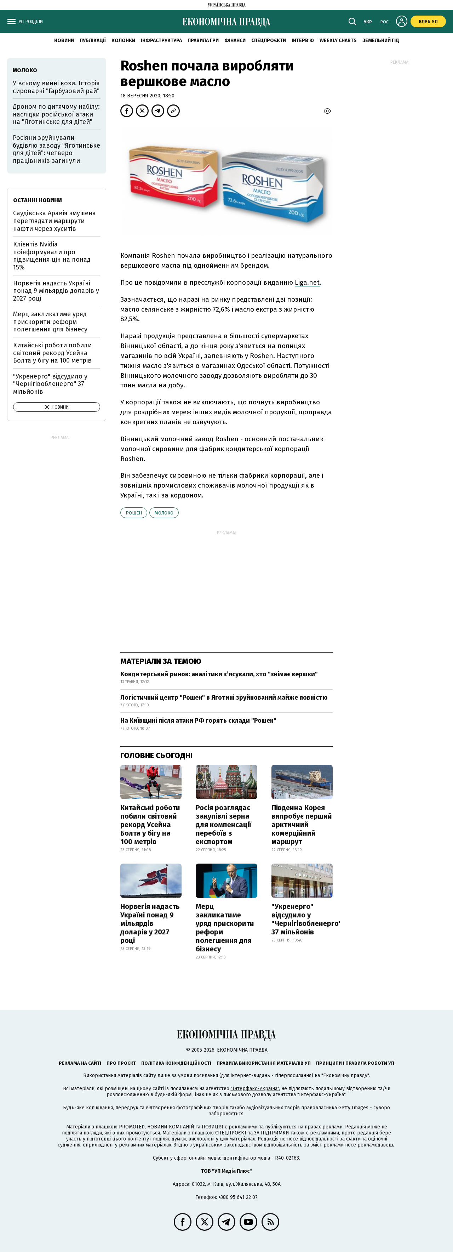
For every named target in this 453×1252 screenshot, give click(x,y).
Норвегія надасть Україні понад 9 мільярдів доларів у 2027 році (150, 923)
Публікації (93, 41)
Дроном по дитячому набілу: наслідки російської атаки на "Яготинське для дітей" (56, 114)
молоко (164, 513)
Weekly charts (338, 41)
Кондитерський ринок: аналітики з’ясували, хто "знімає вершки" (219, 674)
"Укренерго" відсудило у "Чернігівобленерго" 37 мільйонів (306, 919)
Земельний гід (380, 41)
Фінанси (235, 41)
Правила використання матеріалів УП (264, 1063)
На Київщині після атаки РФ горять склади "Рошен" (198, 720)
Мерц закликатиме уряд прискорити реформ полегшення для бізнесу (225, 927)
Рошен (134, 513)
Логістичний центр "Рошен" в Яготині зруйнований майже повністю (224, 697)
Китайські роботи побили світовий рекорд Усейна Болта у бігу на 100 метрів (150, 824)
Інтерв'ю (303, 41)
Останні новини (37, 200)
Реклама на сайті (80, 1063)
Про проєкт (121, 1063)
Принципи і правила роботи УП (355, 1063)
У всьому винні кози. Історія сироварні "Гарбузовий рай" (56, 87)
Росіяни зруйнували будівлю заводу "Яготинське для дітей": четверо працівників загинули (56, 149)
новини (64, 41)
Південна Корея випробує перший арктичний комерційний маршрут (301, 824)
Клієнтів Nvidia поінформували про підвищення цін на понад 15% (52, 255)
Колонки (123, 41)
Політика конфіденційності (176, 1063)
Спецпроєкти (268, 41)
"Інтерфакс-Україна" (255, 1089)
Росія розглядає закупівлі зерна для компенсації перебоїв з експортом (223, 824)
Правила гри (203, 41)
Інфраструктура (161, 41)
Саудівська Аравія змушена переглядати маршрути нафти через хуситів (54, 220)
